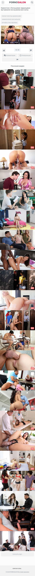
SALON (17, 2)
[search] (32, 2)
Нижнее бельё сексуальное (11, 19)
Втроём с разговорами (9, 22)
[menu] (3, 2)
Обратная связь (17, 568)
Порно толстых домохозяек (11, 16)
